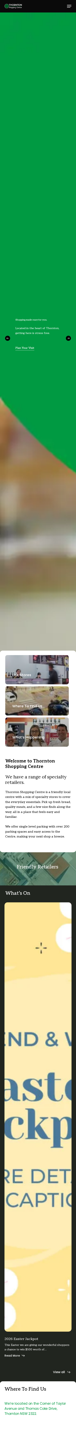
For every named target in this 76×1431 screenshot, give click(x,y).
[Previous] (7, 338)
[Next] (68, 338)
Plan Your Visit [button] (24, 348)
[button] (69, 6)
